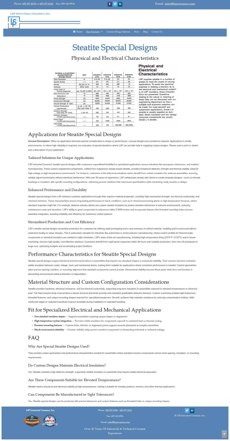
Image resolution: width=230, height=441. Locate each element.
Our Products (93, 31)
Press (136, 31)
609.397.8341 (46, 3)
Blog (145, 31)
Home (79, 31)
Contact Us (157, 31)
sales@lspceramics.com (180, 3)
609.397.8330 (29, 3)
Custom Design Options (118, 31)
